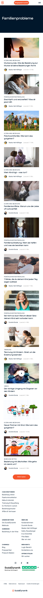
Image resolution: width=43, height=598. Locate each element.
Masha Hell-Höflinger (15, 69)
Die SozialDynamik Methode (9, 524)
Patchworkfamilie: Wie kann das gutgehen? (18, 137)
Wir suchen (26, 556)
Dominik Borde (13, 213)
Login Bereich (27, 547)
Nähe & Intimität (8, 500)
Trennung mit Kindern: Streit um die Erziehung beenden (19, 353)
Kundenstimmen (27, 523)
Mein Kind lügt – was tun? (15, 172)
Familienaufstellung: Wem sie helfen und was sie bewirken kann (20, 244)
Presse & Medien (8, 553)
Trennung (7, 349)
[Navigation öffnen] (39, 2)
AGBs (5, 584)
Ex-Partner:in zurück (9, 506)
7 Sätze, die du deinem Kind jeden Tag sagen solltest (20, 280)
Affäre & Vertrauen (9, 511)
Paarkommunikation (9, 497)
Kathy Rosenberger (29, 531)
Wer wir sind (26, 539)
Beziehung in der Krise (10, 532)
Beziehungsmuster (8, 509)
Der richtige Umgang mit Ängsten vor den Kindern (20, 390)
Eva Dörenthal (27, 534)
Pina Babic (25, 537)
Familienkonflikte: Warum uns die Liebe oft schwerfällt (21, 208)
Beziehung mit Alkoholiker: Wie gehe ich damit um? (20, 463)
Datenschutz (12, 584)
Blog (3, 547)
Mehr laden (21, 477)
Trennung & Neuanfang (10, 503)
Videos (6, 386)
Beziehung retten (10, 459)
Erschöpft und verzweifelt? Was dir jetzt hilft (19, 101)
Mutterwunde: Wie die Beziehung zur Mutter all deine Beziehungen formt (21, 64)
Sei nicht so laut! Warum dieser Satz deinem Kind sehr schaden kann (20, 317)
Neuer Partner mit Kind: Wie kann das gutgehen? (21, 426)
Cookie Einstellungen (33, 584)
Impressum (21, 584)
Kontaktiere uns (27, 550)
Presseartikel (7, 550)
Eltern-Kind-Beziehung (12, 60)
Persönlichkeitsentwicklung (14, 97)
